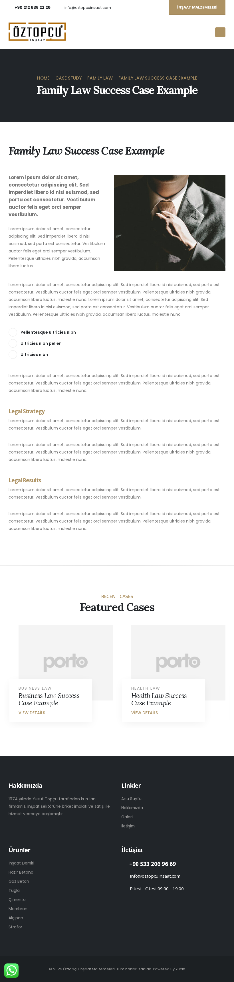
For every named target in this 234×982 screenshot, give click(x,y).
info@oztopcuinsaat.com (87, 7)
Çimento (17, 899)
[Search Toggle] (208, 32)
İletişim (128, 826)
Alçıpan (16, 918)
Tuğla (14, 890)
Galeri (127, 817)
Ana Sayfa (131, 798)
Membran (18, 909)
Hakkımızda (132, 808)
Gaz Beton (19, 881)
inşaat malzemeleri (197, 7)
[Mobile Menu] (220, 32)
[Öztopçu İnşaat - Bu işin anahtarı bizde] (37, 32)
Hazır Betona (21, 872)
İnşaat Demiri (21, 863)
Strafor (15, 927)
